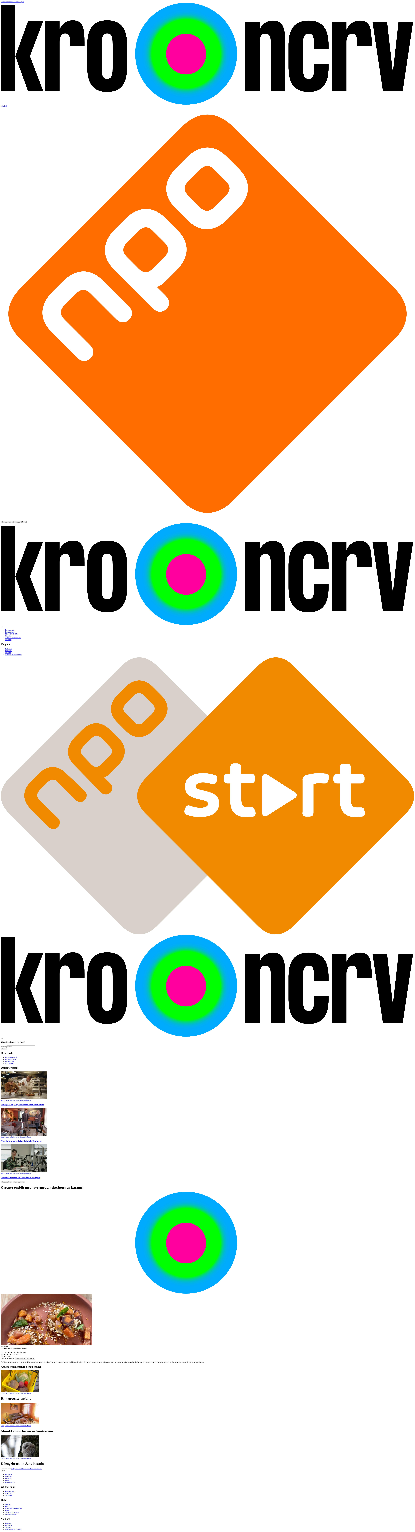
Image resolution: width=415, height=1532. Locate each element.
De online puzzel (11, 1057)
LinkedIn (8, 1478)
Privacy (7, 1510)
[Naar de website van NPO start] (207, 520)
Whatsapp (8, 1476)
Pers (6, 1506)
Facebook (8, 1474)
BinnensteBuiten (16, 1100)
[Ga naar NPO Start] (207, 934)
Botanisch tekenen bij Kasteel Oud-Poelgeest (20, 1178)
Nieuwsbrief (9, 1063)
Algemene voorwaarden (13, 1508)
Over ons (8, 1493)
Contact (7, 1504)
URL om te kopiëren (8, 1358)
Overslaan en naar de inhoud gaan (12, 2)
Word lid (4, 106)
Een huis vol (9, 1061)
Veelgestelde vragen (12, 1512)
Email (7, 1480)
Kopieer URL (10, 1482)
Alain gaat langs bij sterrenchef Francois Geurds (22, 1105)
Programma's (9, 1491)
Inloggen (17, 522)
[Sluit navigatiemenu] (2, 1038)
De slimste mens (10, 1059)
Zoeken (3, 1046)
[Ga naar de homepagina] (207, 104)
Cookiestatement (11, 1514)
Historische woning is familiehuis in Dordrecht (21, 1141)
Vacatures (8, 1495)
